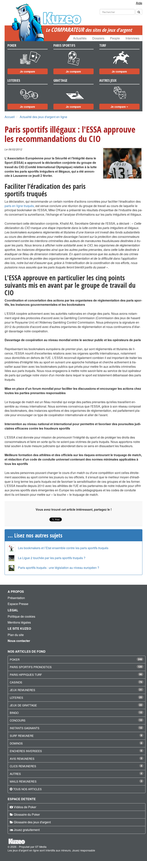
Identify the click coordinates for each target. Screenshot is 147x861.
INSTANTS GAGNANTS (24, 728)
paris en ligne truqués (19, 206)
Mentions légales (19, 622)
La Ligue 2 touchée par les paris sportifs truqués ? (51, 558)
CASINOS (16, 682)
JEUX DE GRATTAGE (23, 705)
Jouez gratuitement (27, 830)
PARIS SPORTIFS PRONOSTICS (31, 667)
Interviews (132, 38)
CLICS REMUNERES (23, 766)
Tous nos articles (27, 789)
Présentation (16, 598)
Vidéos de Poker (25, 807)
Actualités (80, 38)
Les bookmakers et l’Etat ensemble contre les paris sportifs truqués (63, 548)
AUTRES (15, 774)
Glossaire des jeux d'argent (32, 822)
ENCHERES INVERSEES (26, 751)
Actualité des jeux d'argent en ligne (43, 117)
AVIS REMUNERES (22, 759)
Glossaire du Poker (27, 814)
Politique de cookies (21, 616)
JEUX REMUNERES (22, 690)
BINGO (14, 713)
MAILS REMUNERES (23, 781)
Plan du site (16, 635)
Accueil (10, 117)
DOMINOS (16, 743)
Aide (139, 3)
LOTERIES (16, 697)
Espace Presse (18, 604)
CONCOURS (17, 720)
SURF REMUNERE (22, 736)
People (115, 38)
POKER (15, 659)
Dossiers (98, 38)
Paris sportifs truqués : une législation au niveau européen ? (58, 567)
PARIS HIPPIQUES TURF (26, 675)
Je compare (27, 71)
